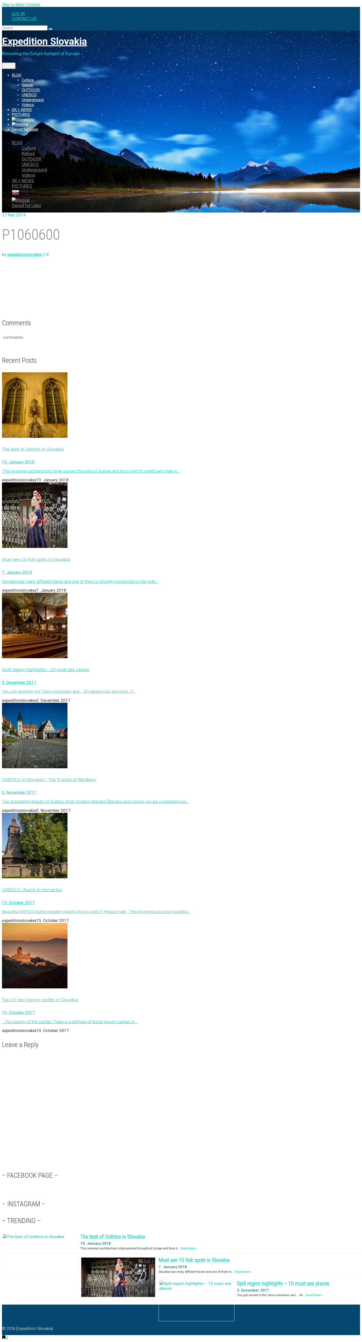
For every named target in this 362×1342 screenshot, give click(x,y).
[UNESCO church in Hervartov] (181, 846)
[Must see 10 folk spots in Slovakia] (181, 515)
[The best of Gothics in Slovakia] (181, 405)
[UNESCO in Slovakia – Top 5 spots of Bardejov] (181, 736)
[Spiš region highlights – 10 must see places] (181, 626)
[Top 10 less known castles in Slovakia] (181, 956)
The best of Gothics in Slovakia (112, 1237)
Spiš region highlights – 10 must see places (283, 1283)
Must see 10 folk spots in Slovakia (194, 1260)
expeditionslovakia (24, 254)
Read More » (189, 1248)
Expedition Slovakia (44, 41)
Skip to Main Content (21, 4)
